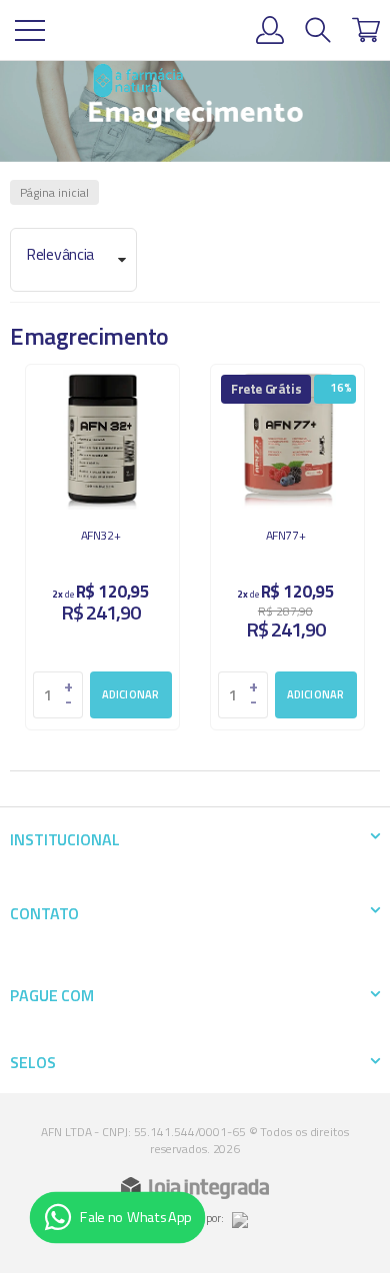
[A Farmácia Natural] (138, 80)
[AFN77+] (287, 547)
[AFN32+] (102, 547)
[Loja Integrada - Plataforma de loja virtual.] (195, 1188)
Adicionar (131, 694)
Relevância (60, 254)
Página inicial (54, 192)
